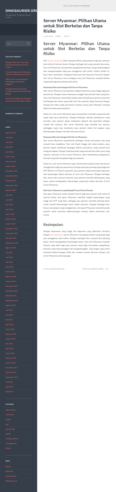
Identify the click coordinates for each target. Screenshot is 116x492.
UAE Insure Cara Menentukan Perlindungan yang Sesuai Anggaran (17, 81)
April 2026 (10, 152)
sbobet (8, 419)
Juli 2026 (9, 138)
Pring (58, 36)
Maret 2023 (10, 329)
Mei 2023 (9, 320)
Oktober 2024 (11, 238)
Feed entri (9, 471)
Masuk (8, 466)
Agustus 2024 (11, 248)
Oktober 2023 (11, 296)
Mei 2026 (9, 147)
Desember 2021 (12, 368)
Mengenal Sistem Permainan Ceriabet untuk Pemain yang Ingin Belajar (18, 91)
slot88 (8, 434)
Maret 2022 (10, 353)
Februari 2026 (11, 161)
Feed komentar (11, 476)
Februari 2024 (11, 276)
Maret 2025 (10, 214)
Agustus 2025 (11, 190)
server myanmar (55, 60)
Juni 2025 (9, 200)
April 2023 (10, 324)
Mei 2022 (9, 344)
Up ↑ (108, 269)
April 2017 (10, 392)
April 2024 (10, 267)
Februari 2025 (11, 219)
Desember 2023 (12, 286)
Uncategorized (11, 443)
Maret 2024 (10, 272)
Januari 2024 (11, 281)
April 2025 (10, 209)
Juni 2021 (9, 382)
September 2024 (12, 243)
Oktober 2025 (11, 181)
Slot (7, 424)
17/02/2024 (48, 36)
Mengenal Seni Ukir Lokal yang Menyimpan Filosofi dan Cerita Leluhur (17, 64)
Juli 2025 (9, 195)
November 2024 (12, 233)
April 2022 (10, 348)
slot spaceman (56, 234)
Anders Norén (97, 269)
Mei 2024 (9, 262)
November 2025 (12, 176)
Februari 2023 (11, 334)
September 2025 (12, 185)
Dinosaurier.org (22, 11)
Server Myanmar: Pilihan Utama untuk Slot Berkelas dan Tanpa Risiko (74, 26)
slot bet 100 (10, 429)
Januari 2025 (11, 224)
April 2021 (10, 387)
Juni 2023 (9, 315)
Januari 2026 (11, 166)
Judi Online (10, 415)
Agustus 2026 (11, 133)
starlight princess (12, 439)
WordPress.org (11, 481)
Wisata (8, 448)
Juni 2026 (9, 142)
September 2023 (12, 300)
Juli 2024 (9, 253)
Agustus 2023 (11, 305)
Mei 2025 (9, 205)
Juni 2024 (9, 257)
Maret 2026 (10, 157)
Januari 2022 (11, 363)
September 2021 (12, 377)
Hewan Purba (11, 410)
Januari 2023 (11, 339)
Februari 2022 (11, 358)
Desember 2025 (12, 171)
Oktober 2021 (11, 372)
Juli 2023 (9, 310)
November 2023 (12, 291)
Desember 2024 (12, 229)
